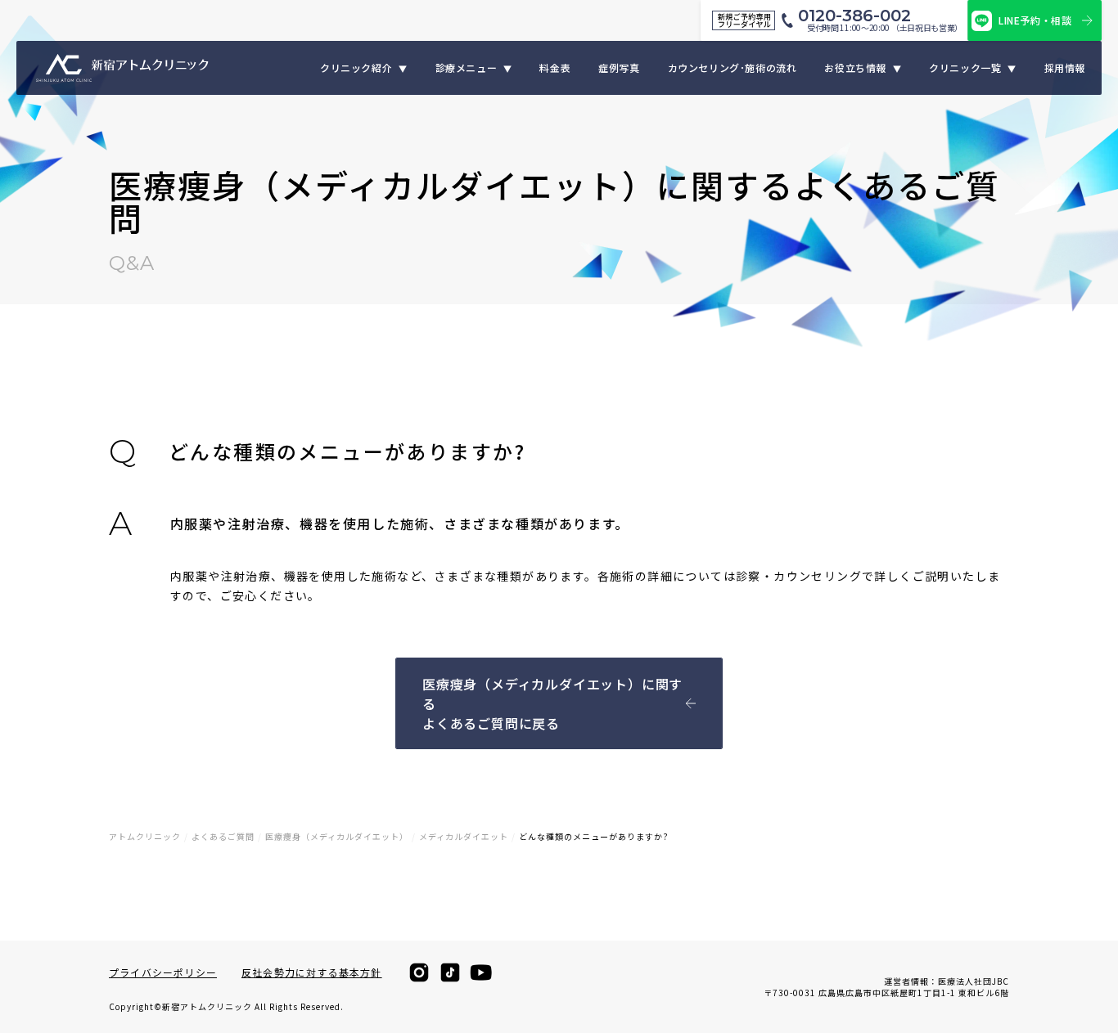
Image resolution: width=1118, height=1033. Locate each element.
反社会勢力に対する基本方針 (311, 972)
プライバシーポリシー (163, 972)
